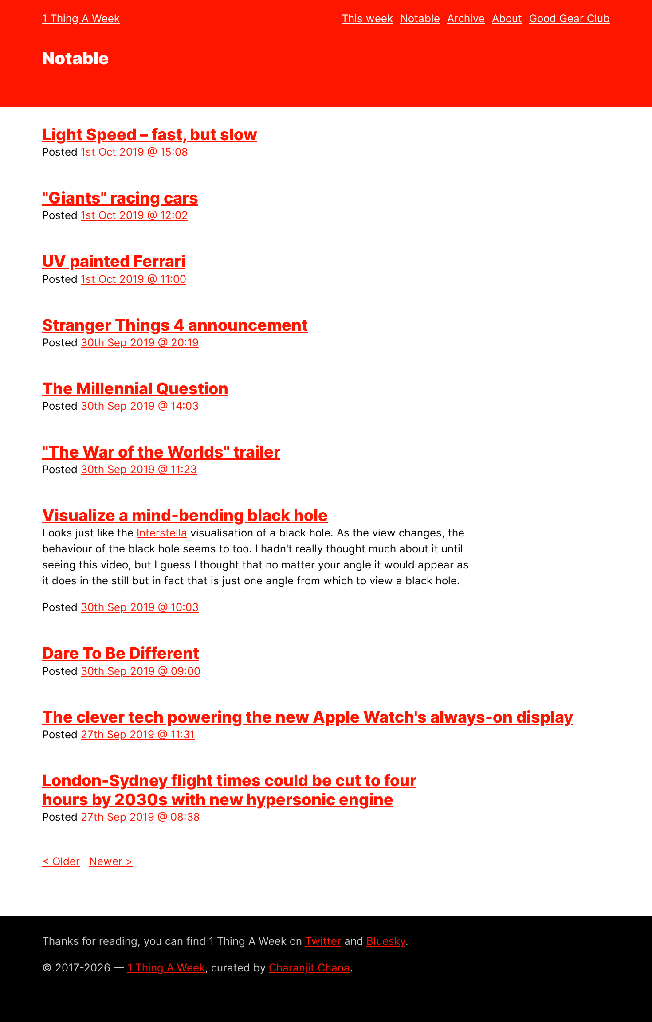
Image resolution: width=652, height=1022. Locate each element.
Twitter (323, 941)
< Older (61, 861)
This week (367, 18)
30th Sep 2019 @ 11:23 (139, 469)
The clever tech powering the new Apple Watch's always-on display (307, 717)
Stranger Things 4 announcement (175, 325)
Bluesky (385, 941)
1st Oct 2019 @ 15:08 (134, 151)
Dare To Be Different (120, 653)
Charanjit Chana (309, 967)
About (507, 18)
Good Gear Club (569, 18)
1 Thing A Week (81, 18)
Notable (420, 18)
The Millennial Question (135, 388)
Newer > (111, 861)
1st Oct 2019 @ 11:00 (133, 279)
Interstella (162, 532)
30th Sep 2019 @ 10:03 (140, 607)
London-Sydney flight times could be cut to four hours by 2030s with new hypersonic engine (229, 790)
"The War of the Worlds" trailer (161, 452)
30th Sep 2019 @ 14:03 (140, 405)
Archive (466, 18)
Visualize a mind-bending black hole (185, 515)
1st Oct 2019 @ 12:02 (134, 215)
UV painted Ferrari (113, 261)
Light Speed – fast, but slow (149, 134)
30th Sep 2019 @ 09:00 (140, 671)
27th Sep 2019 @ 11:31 (138, 734)
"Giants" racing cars (120, 198)
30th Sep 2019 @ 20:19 (140, 342)
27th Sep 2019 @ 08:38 (140, 817)
